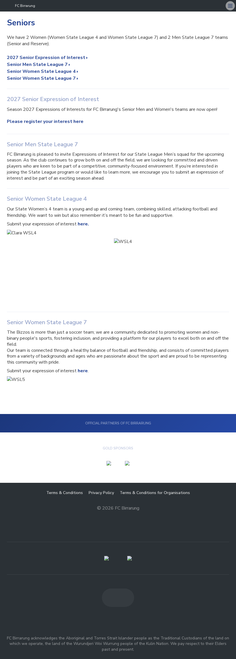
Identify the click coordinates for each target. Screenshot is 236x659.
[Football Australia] (129, 558)
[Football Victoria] (106, 558)
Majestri (118, 517)
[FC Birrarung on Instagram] (218, 6)
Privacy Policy (101, 492)
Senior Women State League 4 (41, 71)
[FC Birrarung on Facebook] (207, 6)
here (83, 371)
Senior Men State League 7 (37, 64)
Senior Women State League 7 (41, 78)
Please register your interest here (45, 121)
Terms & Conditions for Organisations (155, 492)
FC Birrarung (25, 5)
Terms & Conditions (64, 492)
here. (83, 224)
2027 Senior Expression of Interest (46, 57)
